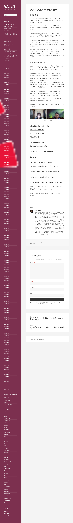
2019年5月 (6, 228)
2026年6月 (6, 73)
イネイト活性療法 (8, 404)
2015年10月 (6, 290)
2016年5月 (6, 274)
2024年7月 (6, 125)
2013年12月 (6, 328)
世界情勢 (6, 416)
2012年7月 (6, 344)
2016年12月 (6, 258)
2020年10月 (6, 212)
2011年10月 (6, 360)
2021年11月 (6, 187)
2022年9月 (6, 166)
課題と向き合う (7, 500)
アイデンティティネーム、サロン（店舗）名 (43, 182)
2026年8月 (6, 68)
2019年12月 (6, 226)
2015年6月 (6, 299)
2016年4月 (6, 276)
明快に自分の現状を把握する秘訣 (39, 126)
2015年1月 (6, 308)
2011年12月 (6, 356)
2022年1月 (6, 182)
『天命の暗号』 (7, 400)
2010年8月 (6, 379)
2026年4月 (6, 77)
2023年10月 (6, 144)
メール (32, 287)
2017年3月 (6, 251)
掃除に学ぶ (6, 452)
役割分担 (6, 441)
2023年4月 (6, 155)
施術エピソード (7, 461)
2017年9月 (6, 239)
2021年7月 (6, 191)
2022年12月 (6, 162)
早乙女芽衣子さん (8, 464)
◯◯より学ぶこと (8, 397)
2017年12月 (6, 233)
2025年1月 (6, 112)
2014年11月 (6, 312)
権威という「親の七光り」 (9, 26)
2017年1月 (6, 255)
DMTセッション (7, 389)
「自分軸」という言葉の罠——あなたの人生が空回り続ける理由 (10, 35)
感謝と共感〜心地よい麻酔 (9, 24)
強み (5, 436)
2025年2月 (6, 109)
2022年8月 (6, 169)
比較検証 (6, 473)
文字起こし (6, 455)
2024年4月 (6, 132)
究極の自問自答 (34, 137)
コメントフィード (8, 515)
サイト (31, 293)
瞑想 (5, 484)
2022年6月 (6, 173)
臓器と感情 (6, 491)
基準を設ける (7, 429)
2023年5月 (6, 153)
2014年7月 (6, 319)
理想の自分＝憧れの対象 (37, 129)
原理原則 (6, 427)
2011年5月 (6, 367)
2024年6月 (6, 128)
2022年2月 (6, 180)
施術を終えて (7, 459)
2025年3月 (6, 107)
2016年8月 (6, 267)
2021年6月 (6, 194)
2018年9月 (6, 230)
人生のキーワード (8, 420)
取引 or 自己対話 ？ (8, 28)
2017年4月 (6, 249)
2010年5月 (6, 381)
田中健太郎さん (7, 480)
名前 (31, 281)
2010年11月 (6, 376)
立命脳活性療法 (7, 486)
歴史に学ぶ (6, 470)
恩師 (5, 445)
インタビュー (7, 407)
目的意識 (6, 482)
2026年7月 (6, 71)
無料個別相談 (48, 151)
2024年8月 (6, 123)
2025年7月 (6, 98)
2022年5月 (6, 176)
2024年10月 (6, 118)
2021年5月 (6, 196)
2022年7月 (6, 171)
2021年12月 (6, 185)
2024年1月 (6, 139)
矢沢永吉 (33, 243)
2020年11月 (6, 210)
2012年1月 (6, 353)
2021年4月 (6, 198)
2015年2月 (6, 306)
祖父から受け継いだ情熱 (37, 133)
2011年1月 (6, 374)
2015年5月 (6, 301)
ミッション (6, 413)
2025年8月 (6, 96)
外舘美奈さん (7, 432)
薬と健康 (6, 496)
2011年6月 (6, 365)
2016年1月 (6, 283)
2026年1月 (6, 84)
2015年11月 (6, 287)
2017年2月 (6, 253)
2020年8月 (6, 217)
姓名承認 (6, 434)
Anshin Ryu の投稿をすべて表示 (42, 234)
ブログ (5, 411)
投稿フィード (7, 513)
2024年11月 (6, 116)
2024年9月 (6, 121)
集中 (5, 502)
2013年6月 (6, 331)
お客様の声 (6, 402)
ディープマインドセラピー (9, 409)
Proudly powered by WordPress (37, 339)
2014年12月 (6, 310)
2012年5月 (6, 347)
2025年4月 (6, 105)
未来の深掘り (7, 468)
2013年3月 (6, 337)
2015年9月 (6, 292)
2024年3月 (6, 134)
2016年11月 (6, 260)
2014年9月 (6, 315)
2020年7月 (6, 219)
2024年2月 (6, 137)
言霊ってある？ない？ (8, 44)
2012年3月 (6, 349)
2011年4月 (6, 369)
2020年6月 (6, 221)
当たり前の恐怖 (7, 439)
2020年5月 (6, 223)
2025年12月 (6, 87)
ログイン (6, 511)
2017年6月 (6, 244)
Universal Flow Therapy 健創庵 (9, 6)
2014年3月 (6, 324)
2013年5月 (6, 333)
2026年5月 (6, 75)
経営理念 (6, 489)
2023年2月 (6, 157)
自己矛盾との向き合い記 (37, 142)
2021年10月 (6, 189)
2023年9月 (6, 146)
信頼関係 (6, 425)
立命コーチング (34, 157)
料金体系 (6, 457)
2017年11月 (6, 235)
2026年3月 (6, 80)
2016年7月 (6, 269)
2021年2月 (6, 203)
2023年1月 (6, 160)
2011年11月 (6, 358)
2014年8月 (6, 317)
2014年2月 (6, 326)
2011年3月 (6, 372)
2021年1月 (6, 205)
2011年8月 (6, 363)
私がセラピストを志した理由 (38, 146)
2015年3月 (6, 303)
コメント (32, 262)
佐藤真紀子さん (7, 423)
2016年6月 (6, 271)
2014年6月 (6, 322)
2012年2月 (6, 351)
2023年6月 (6, 150)
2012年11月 (6, 342)
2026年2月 (6, 82)
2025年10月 (6, 91)
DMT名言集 (6, 392)
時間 (5, 466)
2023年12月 (6, 141)
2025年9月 (6, 93)
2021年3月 (6, 201)
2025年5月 (6, 103)
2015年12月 (6, 285)
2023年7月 (6, 148)
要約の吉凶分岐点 (8, 31)
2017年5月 (6, 246)
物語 (5, 475)
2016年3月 (6, 278)
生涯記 (5, 477)
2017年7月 (6, 242)
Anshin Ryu (40, 242)
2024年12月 (6, 114)
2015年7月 (6, 296)
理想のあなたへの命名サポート (40, 177)
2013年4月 (6, 335)
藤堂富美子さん (7, 498)
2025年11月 (6, 89)
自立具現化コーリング (8, 59)
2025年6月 (6, 100)
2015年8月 (6, 294)
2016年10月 (6, 262)
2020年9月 (6, 214)
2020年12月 (6, 207)
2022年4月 (6, 178)
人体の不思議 (7, 418)
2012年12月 (6, 340)
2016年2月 (6, 280)
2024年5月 (6, 130)
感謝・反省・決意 (8, 450)
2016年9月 (6, 264)
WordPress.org (7, 518)
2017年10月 (6, 237)
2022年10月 (6, 164)
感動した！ (6, 448)
